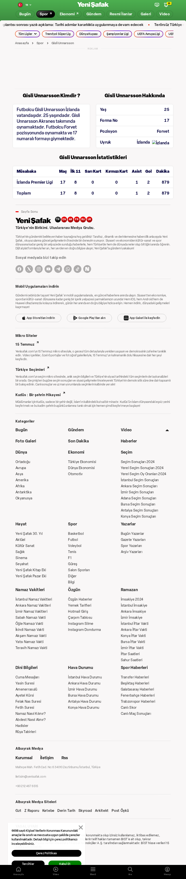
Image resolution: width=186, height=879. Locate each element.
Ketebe (48, 811)
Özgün (74, 589)
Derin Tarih (66, 811)
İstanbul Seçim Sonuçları (140, 480)
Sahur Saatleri (132, 660)
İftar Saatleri (130, 654)
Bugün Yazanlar (132, 534)
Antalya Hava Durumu (84, 702)
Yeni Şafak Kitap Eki (31, 570)
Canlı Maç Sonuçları (136, 714)
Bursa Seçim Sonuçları (138, 504)
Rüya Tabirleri (26, 732)
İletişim (47, 758)
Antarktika (23, 492)
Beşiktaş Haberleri (135, 683)
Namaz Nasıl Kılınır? (31, 714)
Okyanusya (24, 498)
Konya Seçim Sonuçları (138, 516)
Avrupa (21, 468)
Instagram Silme (80, 624)
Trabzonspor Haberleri (138, 702)
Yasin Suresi (25, 683)
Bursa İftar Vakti (133, 642)
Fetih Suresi (25, 708)
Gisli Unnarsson (63, 43)
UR (89, 219)
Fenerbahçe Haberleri (138, 695)
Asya (19, 474)
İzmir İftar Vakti (132, 648)
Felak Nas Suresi (28, 702)
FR (76, 219)
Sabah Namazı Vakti (31, 618)
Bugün (22, 429)
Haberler (129, 441)
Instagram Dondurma (84, 630)
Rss (65, 758)
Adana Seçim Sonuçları (138, 498)
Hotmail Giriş (78, 612)
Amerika (22, 480)
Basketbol (76, 534)
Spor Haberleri (134, 667)
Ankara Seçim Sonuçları (139, 486)
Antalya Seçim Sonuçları (139, 510)
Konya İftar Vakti (133, 636)
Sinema (21, 558)
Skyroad (85, 811)
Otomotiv (75, 474)
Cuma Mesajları (27, 677)
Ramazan (129, 589)
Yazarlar (128, 524)
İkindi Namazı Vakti (30, 630)
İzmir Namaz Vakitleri (31, 612)
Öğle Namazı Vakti (29, 624)
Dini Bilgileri (27, 667)
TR (58, 219)
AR (70, 219)
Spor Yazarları (131, 546)
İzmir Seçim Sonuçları (137, 492)
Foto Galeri (26, 441)
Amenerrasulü (26, 689)
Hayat (21, 524)
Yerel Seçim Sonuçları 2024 (142, 468)
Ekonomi (76, 452)
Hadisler (22, 726)
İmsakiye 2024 (132, 599)
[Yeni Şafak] (93, 5)
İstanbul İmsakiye (134, 605)
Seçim (126, 452)
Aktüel (20, 540)
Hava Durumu (80, 667)
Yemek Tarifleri (79, 605)
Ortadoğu (23, 462)
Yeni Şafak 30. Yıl (29, 534)
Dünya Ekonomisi (81, 468)
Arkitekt (102, 811)
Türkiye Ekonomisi (82, 462)
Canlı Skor (129, 708)
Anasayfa (22, 43)
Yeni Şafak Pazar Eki (31, 576)
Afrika (20, 486)
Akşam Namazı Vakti (31, 636)
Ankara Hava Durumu (84, 683)
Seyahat (22, 564)
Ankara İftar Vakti (134, 630)
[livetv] (157, 4)
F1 (69, 558)
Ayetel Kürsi (25, 695)
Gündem (76, 429)
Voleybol (74, 546)
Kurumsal (24, 758)
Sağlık (20, 552)
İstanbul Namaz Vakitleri (34, 599)
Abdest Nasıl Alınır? (31, 720)
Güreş (72, 564)
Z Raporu (31, 811)
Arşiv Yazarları (131, 552)
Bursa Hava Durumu (83, 695)
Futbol (73, 540)
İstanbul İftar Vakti (135, 624)
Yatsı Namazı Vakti (30, 642)
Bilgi (71, 582)
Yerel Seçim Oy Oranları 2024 (143, 474)
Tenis (72, 552)
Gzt (19, 811)
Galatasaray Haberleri (137, 689)
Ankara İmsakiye (133, 612)
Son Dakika (78, 441)
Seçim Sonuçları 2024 (138, 462)
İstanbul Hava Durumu (85, 677)
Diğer (72, 576)
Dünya (21, 452)
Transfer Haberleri (135, 677)
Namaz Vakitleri (30, 589)
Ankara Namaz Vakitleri (33, 605)
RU (83, 219)
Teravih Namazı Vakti (31, 648)
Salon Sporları (79, 570)
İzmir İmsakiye (132, 618)
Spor (40, 43)
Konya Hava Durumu (83, 708)
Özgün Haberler (80, 599)
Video (126, 429)
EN (64, 219)
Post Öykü (120, 811)
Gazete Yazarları (133, 540)
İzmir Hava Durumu (82, 689)
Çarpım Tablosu (80, 618)
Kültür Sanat (25, 546)
